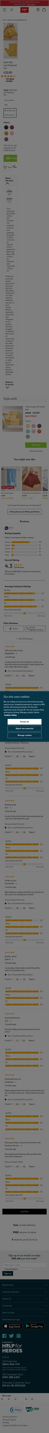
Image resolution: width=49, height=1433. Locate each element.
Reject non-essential (24, 728)
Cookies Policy (10, 715)
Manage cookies (25, 735)
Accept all (24, 722)
